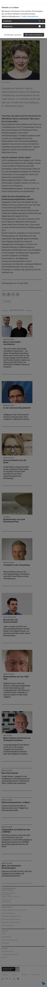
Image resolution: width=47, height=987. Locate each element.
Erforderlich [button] (7, 21)
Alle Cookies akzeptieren (34, 35)
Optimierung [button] (7, 26)
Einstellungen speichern (13, 35)
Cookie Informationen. (30, 16)
